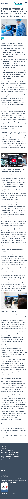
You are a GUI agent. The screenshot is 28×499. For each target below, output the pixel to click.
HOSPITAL (18, 3)
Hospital (3, 447)
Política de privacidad (7, 450)
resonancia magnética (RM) (16, 97)
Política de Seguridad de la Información (12, 458)
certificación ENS (16, 479)
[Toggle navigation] (25, 3)
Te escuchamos (5, 460)
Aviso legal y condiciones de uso (10, 452)
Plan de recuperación (7, 462)
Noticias (3, 449)
